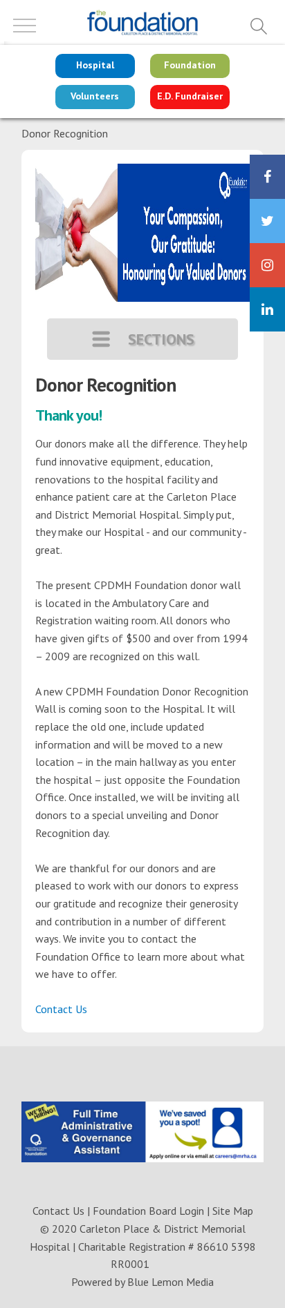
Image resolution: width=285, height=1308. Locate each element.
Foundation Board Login (148, 1211)
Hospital (95, 65)
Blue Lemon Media (170, 1282)
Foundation (190, 65)
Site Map (232, 1211)
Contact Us (61, 1009)
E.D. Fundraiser (190, 96)
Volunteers (95, 96)
